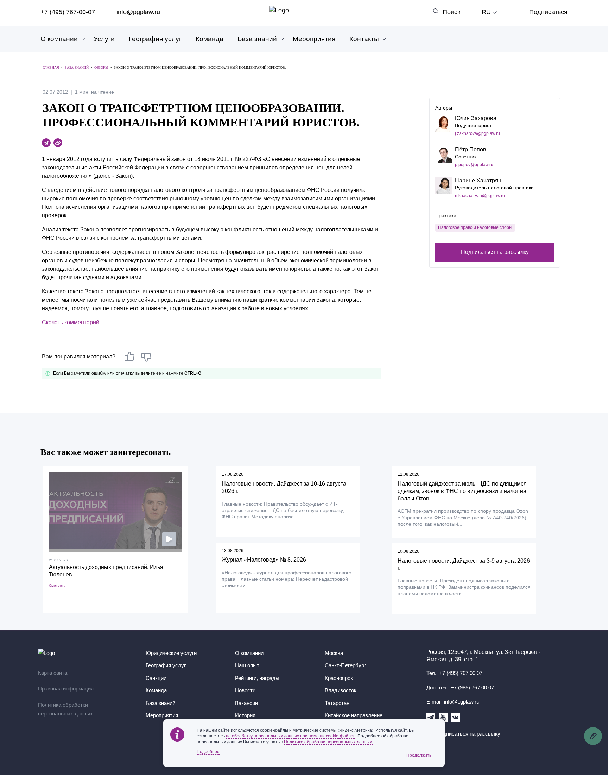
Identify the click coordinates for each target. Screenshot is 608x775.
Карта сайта (52, 673)
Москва (334, 653)
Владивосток (340, 690)
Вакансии (246, 703)
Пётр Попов (470, 149)
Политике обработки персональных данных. (328, 741)
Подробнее (208, 751)
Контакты (364, 39)
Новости (245, 690)
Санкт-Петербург (345, 665)
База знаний (257, 39)
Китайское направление (353, 715)
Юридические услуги (171, 653)
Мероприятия (314, 39)
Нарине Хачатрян (478, 180)
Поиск (451, 11)
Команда (209, 39)
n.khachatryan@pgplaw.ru (480, 195)
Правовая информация (66, 689)
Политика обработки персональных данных (65, 709)
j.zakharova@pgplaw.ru (477, 133)
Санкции (156, 678)
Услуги (104, 39)
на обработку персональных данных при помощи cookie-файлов (290, 735)
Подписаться (548, 11)
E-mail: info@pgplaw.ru (452, 702)
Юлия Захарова (475, 118)
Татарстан (337, 703)
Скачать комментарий (70, 322)
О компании (59, 39)
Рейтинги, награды (257, 678)
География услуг (155, 39)
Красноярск (339, 678)
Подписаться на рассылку (495, 252)
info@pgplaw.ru (138, 11)
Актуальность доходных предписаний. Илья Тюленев (106, 570)
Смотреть (57, 585)
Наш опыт (247, 665)
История (245, 715)
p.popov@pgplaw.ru (474, 164)
